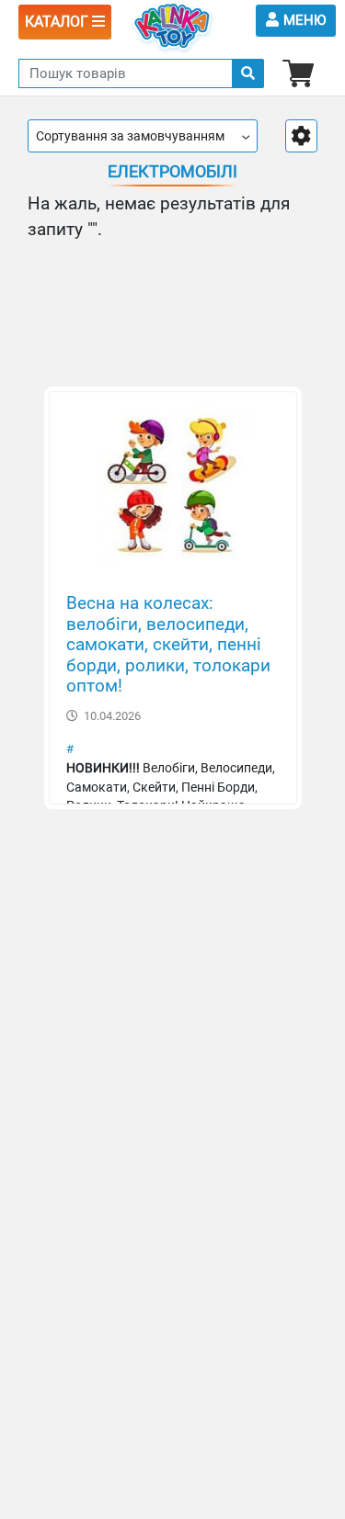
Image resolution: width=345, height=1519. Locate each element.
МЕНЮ (304, 20)
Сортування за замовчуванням (130, 136)
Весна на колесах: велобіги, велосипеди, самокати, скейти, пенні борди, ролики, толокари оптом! (168, 644)
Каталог (58, 21)
